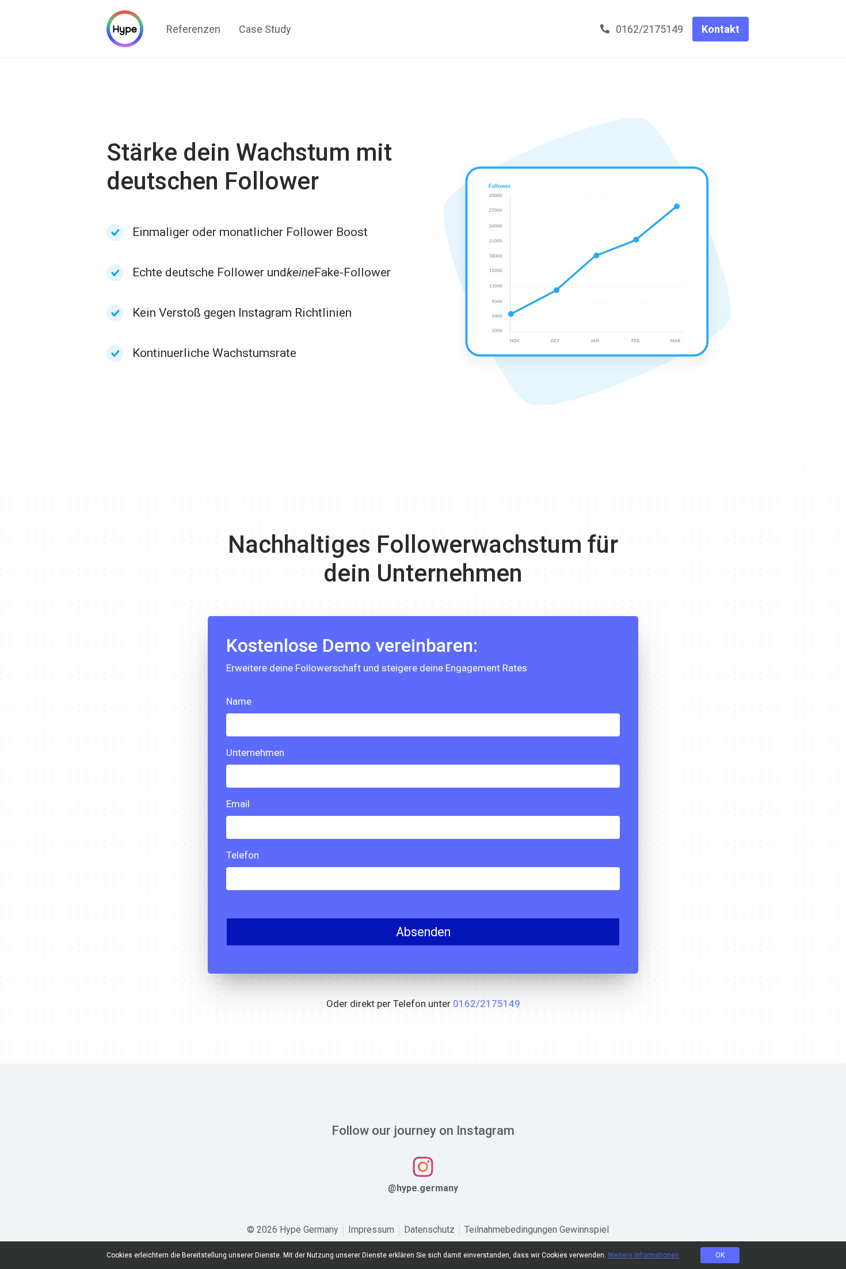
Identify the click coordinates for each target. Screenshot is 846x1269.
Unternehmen (255, 752)
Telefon (242, 855)
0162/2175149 (486, 1003)
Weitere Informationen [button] (643, 1255)
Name (238, 701)
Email (238, 804)
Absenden (423, 932)
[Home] (124, 29)
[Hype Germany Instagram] (423, 1166)
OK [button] (720, 1255)
